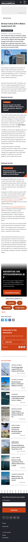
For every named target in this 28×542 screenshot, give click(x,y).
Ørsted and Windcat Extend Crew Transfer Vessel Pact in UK (18, 447)
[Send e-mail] (14, 517)
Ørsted (3, 312)
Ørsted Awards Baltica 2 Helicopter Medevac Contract (18, 383)
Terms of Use (5, 526)
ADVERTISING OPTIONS (12, 293)
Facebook (7, 308)
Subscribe (8, 342)
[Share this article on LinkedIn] (2, 320)
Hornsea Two (22, 198)
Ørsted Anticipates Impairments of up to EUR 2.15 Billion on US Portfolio (13, 172)
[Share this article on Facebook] (9, 320)
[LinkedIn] (24, 347)
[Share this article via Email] (13, 320)
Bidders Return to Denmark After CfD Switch (17, 478)
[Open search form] (21, 2)
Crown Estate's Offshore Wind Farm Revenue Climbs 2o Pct (18, 414)
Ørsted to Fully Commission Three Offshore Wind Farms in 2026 (18, 462)
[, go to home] (8, 2)
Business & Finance (7, 30)
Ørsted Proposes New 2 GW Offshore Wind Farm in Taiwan (18, 398)
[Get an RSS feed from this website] (18, 517)
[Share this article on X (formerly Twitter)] (6, 320)
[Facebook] (19, 347)
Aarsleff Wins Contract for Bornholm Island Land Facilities (17, 430)
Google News (19, 308)
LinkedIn (11, 303)
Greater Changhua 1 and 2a (11, 200)
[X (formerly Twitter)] (22, 347)
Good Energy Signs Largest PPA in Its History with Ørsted (18, 369)
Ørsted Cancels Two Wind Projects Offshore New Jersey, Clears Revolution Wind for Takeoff (13, 107)
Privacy (4, 523)
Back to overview (7, 18)
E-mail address (6, 500)
